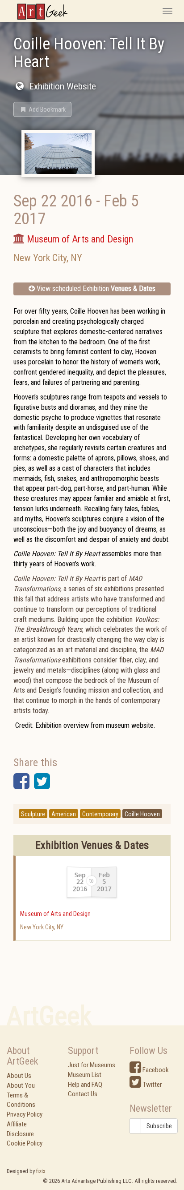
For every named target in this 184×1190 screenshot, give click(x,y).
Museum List (84, 1075)
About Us (19, 1076)
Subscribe (159, 1125)
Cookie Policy (24, 1143)
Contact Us (82, 1094)
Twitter (151, 1085)
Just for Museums (91, 1065)
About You (21, 1085)
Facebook (155, 1070)
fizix (41, 1171)
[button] (42, 109)
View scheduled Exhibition (95, 288)
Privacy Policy (24, 1114)
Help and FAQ (85, 1085)
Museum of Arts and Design (55, 913)
